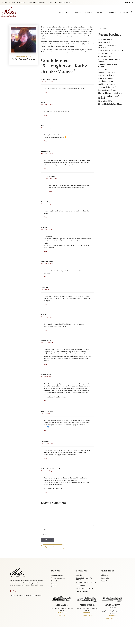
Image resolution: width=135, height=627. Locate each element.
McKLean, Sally (104, 42)
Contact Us (123, 12)
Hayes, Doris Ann (105, 53)
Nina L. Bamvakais (105, 78)
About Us (69, 12)
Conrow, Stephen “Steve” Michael (108, 97)
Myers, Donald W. (105, 101)
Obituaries (113, 12)
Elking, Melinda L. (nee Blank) (110, 104)
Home (60, 12)
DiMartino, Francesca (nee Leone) (109, 60)
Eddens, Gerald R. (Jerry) (108, 90)
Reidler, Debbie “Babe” (107, 72)
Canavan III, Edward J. (107, 87)
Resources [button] (88, 12)
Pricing (78, 12)
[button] (131, 12)
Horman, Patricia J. (106, 75)
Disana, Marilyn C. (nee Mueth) (110, 50)
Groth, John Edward (106, 81)
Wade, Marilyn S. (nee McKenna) (107, 46)
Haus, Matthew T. (105, 39)
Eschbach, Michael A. (106, 84)
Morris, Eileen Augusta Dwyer (110, 93)
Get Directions (62, 616)
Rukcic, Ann (103, 69)
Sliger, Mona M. (104, 56)
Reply (45, 92)
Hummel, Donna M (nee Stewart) (107, 65)
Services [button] (100, 12)
